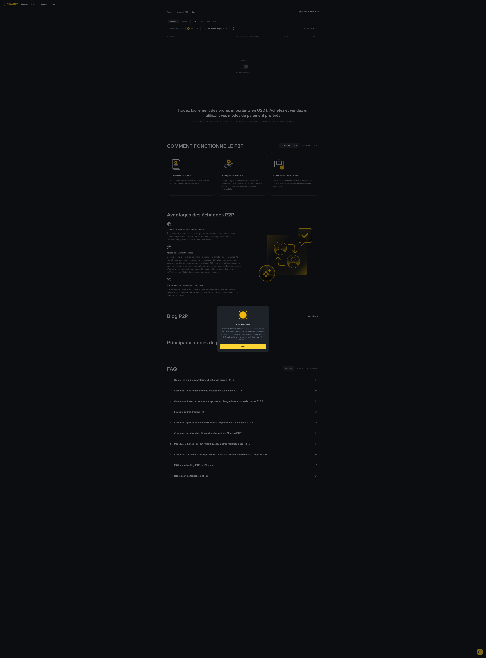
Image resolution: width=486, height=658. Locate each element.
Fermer (243, 346)
